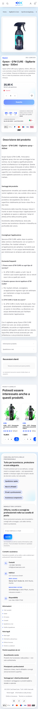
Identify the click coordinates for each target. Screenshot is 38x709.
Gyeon (5, 58)
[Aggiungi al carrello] (16, 439)
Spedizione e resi (8, 624)
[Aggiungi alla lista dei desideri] (31, 95)
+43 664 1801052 (15, 565)
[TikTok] (24, 701)
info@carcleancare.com (17, 567)
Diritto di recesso (8, 642)
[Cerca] (7, 3)
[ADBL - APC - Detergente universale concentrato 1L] (11, 412)
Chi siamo (6, 617)
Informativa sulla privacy (10, 639)
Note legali (7, 635)
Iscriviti (7, 537)
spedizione (14, 87)
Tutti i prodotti (7, 610)
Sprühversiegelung (27, 12)
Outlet (5, 613)
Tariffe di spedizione (9, 627)
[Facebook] (19, 701)
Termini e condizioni (9, 646)
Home (5, 12)
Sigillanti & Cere (14, 12)
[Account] (31, 3)
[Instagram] (14, 701)
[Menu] (3, 3)
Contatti (6, 620)
